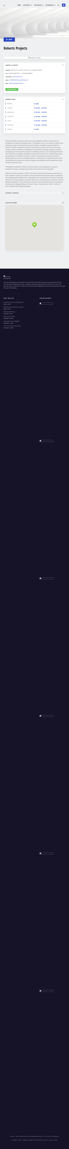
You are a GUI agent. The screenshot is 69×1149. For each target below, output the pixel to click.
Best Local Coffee (9, 316)
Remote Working (9, 312)
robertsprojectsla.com (16, 83)
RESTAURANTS (50, 5)
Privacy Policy (43, 1140)
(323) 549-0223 (17, 77)
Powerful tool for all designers (14, 302)
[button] (34, 221)
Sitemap (14, 1140)
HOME (19, 5)
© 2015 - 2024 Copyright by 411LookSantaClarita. (27, 1136)
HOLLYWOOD (38, 5)
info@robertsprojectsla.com (18, 80)
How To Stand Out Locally (12, 326)
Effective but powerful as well (13, 307)
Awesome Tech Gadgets (11, 321)
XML (20, 1140)
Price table (53, 1140)
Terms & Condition (29, 1140)
